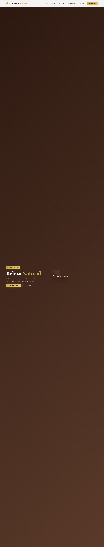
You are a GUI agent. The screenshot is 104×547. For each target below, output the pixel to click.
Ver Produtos (13, 285)
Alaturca (18, 3)
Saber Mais (29, 285)
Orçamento (92, 3)
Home (47, 3)
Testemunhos (71, 3)
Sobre (54, 3)
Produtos (61, 3)
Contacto (81, 3)
